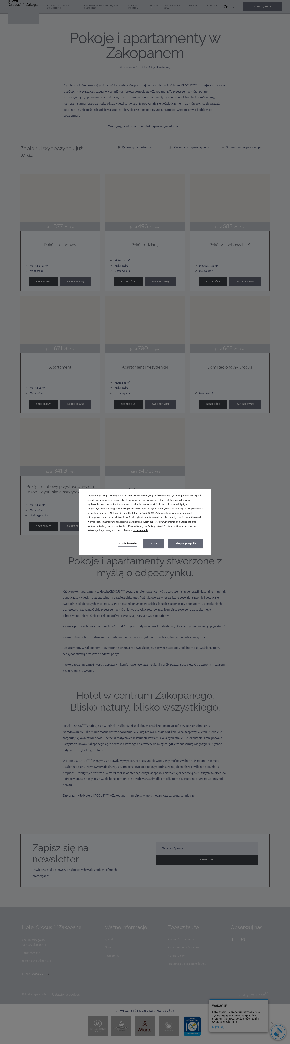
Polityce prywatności (97, 508)
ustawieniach (140, 530)
